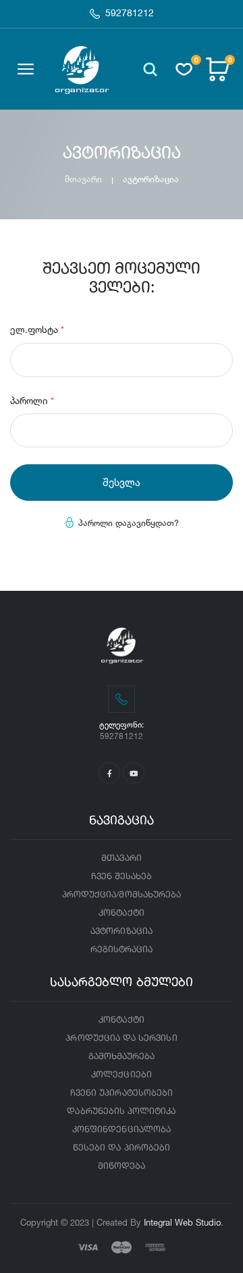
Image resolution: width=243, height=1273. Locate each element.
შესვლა (121, 482)
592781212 (129, 13)
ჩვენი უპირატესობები (121, 1093)
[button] (150, 69)
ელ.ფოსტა (37, 329)
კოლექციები (121, 1075)
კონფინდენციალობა (121, 1129)
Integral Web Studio (182, 1222)
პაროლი (32, 400)
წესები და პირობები (121, 1148)
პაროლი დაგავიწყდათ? (128, 523)
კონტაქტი (121, 913)
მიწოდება (121, 1166)
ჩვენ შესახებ (122, 876)
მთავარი (83, 179)
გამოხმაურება (121, 1056)
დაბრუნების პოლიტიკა (121, 1111)
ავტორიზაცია (121, 931)
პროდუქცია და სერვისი (121, 1038)
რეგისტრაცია (121, 949)
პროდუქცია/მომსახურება (121, 895)
